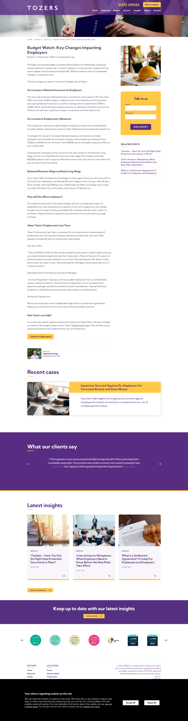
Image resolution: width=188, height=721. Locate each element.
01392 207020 (128, 5)
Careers (126, 10)
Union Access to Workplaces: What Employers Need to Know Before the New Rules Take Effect (139, 162)
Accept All (130, 703)
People (116, 10)
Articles (47, 39)
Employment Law (66, 57)
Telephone (129, 113)
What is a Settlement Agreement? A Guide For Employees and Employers (139, 171)
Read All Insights (38, 590)
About (147, 10)
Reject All (152, 703)
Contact (157, 10)
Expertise (105, 10)
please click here (92, 706)
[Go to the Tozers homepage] (42, 8)
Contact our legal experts (40, 336)
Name (127, 104)
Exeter (49, 670)
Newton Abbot (53, 673)
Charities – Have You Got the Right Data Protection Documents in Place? (140, 152)
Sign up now (92, 616)
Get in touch (152, 4)
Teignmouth (52, 677)
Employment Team (81, 325)
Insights (137, 10)
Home (95, 10)
